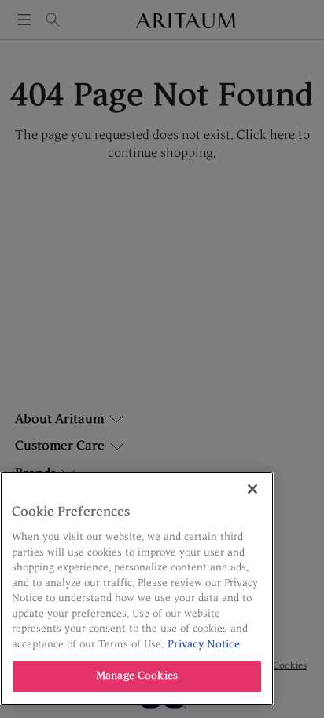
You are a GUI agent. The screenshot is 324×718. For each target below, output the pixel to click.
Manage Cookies (137, 675)
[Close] (252, 489)
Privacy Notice (204, 644)
